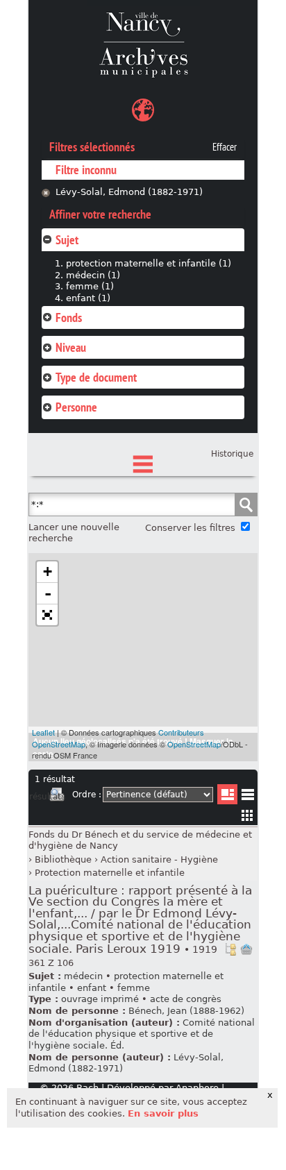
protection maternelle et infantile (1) (148, 263)
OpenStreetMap (194, 743)
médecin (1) (93, 275)
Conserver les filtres (190, 528)
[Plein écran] (47, 614)
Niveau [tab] (71, 347)
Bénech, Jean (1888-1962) (186, 1011)
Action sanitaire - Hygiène (159, 859)
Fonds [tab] (69, 317)
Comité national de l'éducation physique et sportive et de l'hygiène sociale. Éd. (141, 1034)
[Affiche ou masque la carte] (143, 112)
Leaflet (43, 732)
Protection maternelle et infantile (110, 872)
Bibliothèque (63, 859)
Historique (232, 454)
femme (133, 988)
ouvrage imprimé (100, 999)
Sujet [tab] (67, 240)
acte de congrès (185, 999)
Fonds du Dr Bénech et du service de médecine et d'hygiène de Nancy (140, 840)
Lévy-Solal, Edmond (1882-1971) (129, 192)
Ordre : (86, 794)
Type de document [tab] (96, 377)
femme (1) (90, 286)
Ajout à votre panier (246, 949)
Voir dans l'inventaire (230, 949)
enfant (91, 988)
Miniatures (247, 815)
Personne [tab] (76, 407)
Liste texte (247, 797)
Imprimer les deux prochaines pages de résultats (57, 797)
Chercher (246, 504)
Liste (227, 794)
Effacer (224, 147)
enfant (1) (88, 298)
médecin (83, 976)
